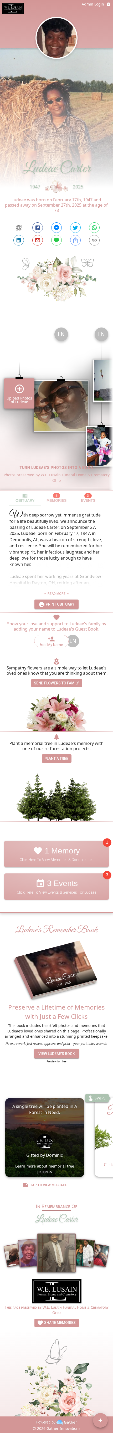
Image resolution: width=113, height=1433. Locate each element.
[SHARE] (75, 240)
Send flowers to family (56, 683)
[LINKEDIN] (18, 240)
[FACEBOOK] (37, 227)
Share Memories (59, 1323)
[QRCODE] (18, 227)
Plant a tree (56, 758)
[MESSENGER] (56, 227)
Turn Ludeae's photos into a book (56, 467)
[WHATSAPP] (94, 227)
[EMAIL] (37, 240)
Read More (56, 594)
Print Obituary (59, 604)
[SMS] (56, 240)
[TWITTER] (75, 227)
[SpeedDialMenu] (100, 1420)
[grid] (56, 406)
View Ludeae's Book (56, 1054)
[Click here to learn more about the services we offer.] (56, 1292)
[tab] (25, 497)
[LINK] (94, 240)
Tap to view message (48, 1185)
